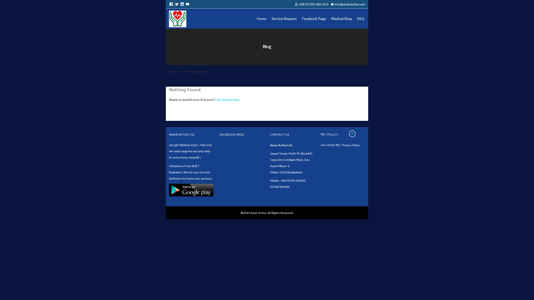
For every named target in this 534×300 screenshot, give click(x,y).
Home (173, 71)
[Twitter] (176, 4)
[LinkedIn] (181, 4)
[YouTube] (187, 4)
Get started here (227, 99)
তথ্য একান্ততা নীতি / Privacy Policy (340, 145)
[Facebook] (170, 4)
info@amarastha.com (350, 4)
